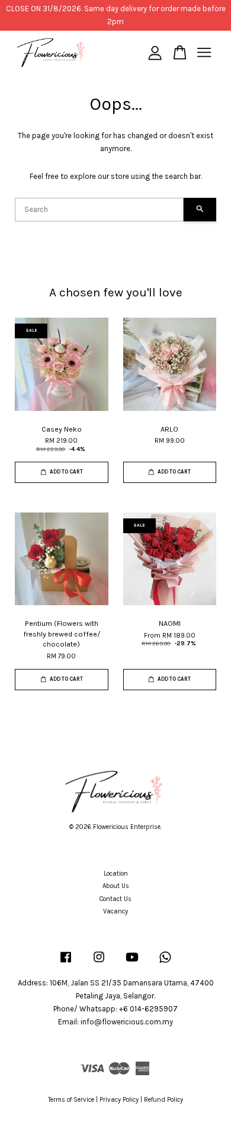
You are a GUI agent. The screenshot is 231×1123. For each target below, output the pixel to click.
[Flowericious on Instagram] (99, 963)
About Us (115, 886)
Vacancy (115, 911)
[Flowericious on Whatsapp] (165, 963)
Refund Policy (163, 1100)
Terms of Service (71, 1100)
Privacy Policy (119, 1100)
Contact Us (115, 899)
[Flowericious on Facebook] (65, 963)
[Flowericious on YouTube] (132, 963)
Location (116, 873)
